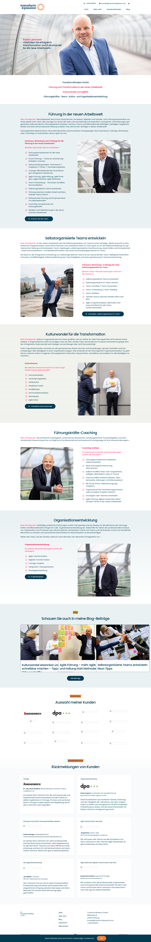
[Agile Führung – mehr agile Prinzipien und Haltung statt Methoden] (85, 642)
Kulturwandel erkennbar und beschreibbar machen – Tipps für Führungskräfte (43, 668)
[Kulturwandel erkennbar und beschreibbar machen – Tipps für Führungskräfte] (47, 642)
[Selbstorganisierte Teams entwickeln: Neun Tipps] (122, 642)
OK (101, 938)
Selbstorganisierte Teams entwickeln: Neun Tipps (123, 667)
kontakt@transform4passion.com (100, 920)
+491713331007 (92, 923)
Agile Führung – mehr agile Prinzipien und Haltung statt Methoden (84, 667)
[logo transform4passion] (32, 4)
